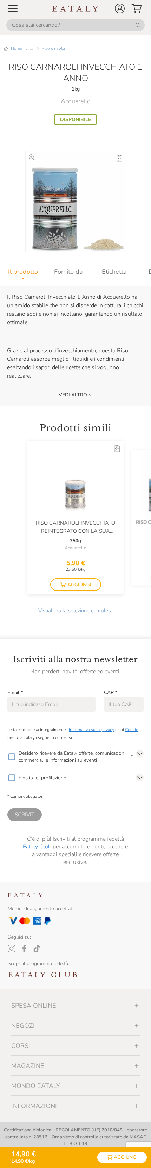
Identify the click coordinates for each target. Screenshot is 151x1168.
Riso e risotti (53, 48)
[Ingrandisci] (31, 157)
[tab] (23, 271)
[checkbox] (11, 757)
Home (16, 48)
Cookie (131, 730)
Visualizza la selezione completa (75, 610)
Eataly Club (37, 847)
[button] (119, 8)
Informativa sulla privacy (91, 730)
